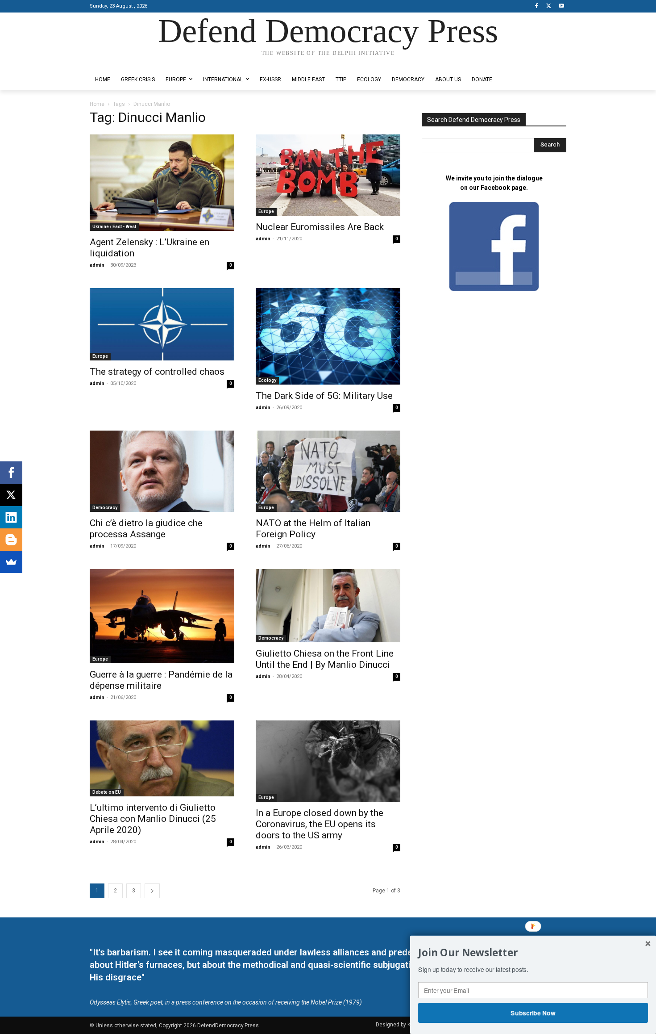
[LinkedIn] (11, 517)
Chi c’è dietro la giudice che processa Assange (146, 529)
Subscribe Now (533, 1012)
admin (97, 265)
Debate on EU (106, 792)
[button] (533, 953)
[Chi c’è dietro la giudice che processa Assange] (162, 471)
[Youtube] (561, 6)
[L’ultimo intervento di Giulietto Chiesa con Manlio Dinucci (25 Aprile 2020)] (162, 758)
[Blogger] (11, 539)
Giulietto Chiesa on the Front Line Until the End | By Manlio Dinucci (325, 659)
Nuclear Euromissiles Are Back (320, 227)
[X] (549, 6)
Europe (266, 211)
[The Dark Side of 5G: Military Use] (328, 336)
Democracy (104, 507)
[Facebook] (536, 6)
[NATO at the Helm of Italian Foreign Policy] (328, 471)
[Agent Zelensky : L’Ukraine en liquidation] (162, 182)
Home (97, 104)
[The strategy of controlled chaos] (162, 324)
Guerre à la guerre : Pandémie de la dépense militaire (161, 680)
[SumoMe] (11, 562)
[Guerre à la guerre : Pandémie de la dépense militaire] (162, 616)
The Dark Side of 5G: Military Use (324, 395)
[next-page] (152, 890)
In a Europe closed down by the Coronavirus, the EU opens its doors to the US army (319, 824)
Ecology (267, 380)
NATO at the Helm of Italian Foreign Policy (313, 529)
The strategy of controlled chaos (157, 371)
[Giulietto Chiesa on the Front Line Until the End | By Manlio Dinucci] (328, 605)
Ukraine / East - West (114, 226)
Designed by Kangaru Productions (124, 61)
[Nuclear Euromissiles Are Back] (328, 175)
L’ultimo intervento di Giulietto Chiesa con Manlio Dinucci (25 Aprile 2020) (153, 818)
